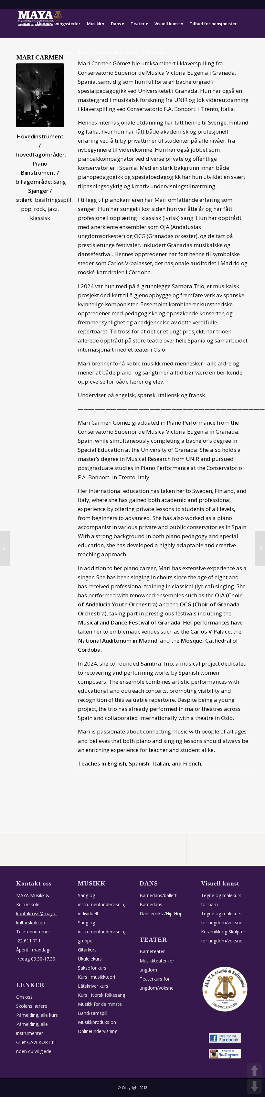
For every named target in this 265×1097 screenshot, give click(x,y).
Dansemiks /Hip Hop (161, 913)
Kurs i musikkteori (96, 977)
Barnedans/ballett (158, 895)
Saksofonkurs (92, 968)
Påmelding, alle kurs (37, 1015)
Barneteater (152, 951)
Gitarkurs (87, 950)
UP (254, 1070)
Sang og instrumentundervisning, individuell (103, 904)
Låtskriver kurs (93, 986)
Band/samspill (92, 1013)
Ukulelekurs (90, 959)
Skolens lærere (31, 1006)
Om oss (24, 997)
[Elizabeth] (5, 548)
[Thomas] (260, 548)
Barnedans (151, 904)
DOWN (254, 1086)
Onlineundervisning (97, 1031)
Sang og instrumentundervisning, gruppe (103, 931)
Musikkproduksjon (97, 1022)
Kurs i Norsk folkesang (101, 995)
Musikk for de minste (100, 1004)
